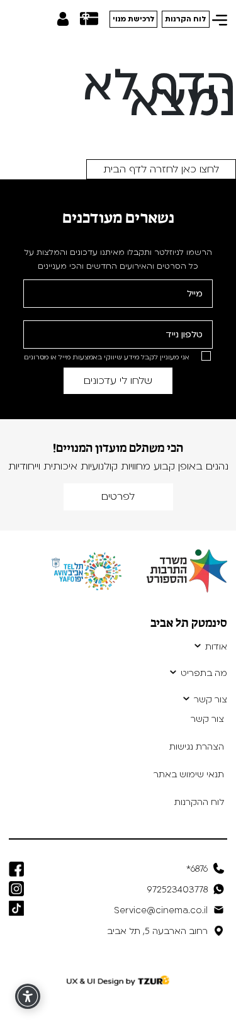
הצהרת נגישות (196, 747)
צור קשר (210, 700)
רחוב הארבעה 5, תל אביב (157, 931)
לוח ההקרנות (199, 802)
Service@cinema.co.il (161, 910)
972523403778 (177, 890)
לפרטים (118, 497)
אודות (216, 647)
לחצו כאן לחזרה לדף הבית (161, 169)
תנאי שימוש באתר (189, 774)
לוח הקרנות (185, 19)
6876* (197, 869)
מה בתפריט (204, 673)
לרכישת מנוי (134, 19)
